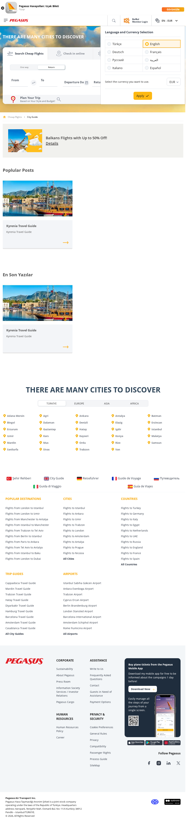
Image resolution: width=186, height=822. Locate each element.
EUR (172, 82)
